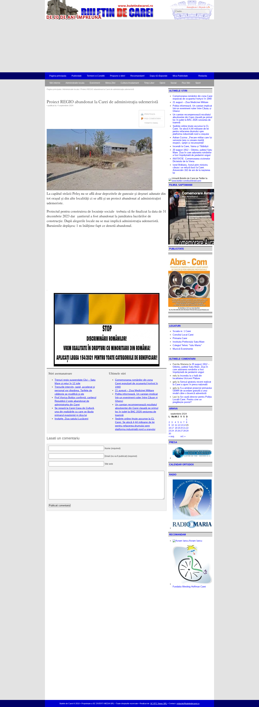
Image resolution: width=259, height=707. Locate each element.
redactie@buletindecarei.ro (188, 703)
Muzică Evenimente (183, 349)
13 (181, 425)
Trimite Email (151, 123)
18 (176, 428)
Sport (198, 83)
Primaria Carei (180, 338)
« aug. (172, 436)
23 (170, 431)
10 (172, 425)
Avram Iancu (195, 540)
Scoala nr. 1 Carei (182, 331)
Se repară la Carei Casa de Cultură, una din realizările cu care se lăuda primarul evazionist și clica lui (75, 411)
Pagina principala (57, 76)
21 (184, 428)
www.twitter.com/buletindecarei (186, 181)
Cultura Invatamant (130, 83)
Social (174, 83)
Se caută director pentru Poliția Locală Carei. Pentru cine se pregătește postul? (192, 399)
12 (179, 425)
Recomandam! (137, 76)
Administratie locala (75, 83)
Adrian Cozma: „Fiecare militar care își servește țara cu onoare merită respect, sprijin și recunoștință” (192, 140)
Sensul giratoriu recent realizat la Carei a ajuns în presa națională (192, 383)
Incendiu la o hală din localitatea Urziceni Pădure (187, 377)
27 (181, 431)
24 (172, 431)
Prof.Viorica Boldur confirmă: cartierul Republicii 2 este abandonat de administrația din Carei (75, 401)
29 (187, 431)
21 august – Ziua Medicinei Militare (134, 390)
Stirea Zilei (110, 83)
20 (181, 428)
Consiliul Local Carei (183, 334)
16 (170, 428)
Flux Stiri (186, 83)
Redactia (202, 76)
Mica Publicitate (180, 76)
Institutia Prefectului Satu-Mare (188, 341)
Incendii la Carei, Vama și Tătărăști (190, 146)
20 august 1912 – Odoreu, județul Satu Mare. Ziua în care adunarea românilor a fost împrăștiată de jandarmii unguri (192, 152)
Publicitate (77, 76)
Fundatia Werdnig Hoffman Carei (189, 586)
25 (176, 431)
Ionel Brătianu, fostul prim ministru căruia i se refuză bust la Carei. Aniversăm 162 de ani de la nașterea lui (191, 169)
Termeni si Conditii (96, 76)
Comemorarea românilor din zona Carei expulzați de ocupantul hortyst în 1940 (136, 383)
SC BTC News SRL (158, 703)
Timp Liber (149, 83)
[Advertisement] (129, 46)
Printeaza (149, 114)
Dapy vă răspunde (158, 76)
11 (176, 425)
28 (184, 431)
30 (170, 433)
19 (179, 428)
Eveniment (95, 83)
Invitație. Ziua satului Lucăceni (71, 418)
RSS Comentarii (152, 118)
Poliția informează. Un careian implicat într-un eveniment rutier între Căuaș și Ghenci (136, 397)
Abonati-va (203, 7)
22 (187, 428)
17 (172, 428)
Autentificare (192, 7)
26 (179, 431)
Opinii (162, 83)
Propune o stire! (117, 76)
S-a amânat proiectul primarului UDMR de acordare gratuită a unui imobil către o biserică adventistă (192, 391)
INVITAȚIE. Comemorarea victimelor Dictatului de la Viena (191, 160)
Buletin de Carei (90, 9)
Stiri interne (54, 83)
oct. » (183, 436)
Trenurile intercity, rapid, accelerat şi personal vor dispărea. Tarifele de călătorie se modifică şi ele (75, 390)
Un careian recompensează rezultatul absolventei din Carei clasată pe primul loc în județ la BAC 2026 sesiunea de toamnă (192, 118)
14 (184, 425)
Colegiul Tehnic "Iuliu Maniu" (187, 345)
